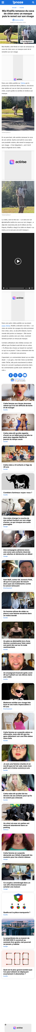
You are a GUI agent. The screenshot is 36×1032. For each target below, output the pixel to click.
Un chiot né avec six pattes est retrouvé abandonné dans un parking (16, 825)
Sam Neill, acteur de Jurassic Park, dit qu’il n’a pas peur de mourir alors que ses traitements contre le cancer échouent (17, 583)
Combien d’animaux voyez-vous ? (17, 493)
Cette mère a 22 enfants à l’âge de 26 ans (17, 466)
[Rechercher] (33, 2)
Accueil (14, 7)
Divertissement (7, 588)
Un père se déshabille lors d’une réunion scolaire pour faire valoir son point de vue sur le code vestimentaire (17, 644)
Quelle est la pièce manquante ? (16, 912)
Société (5, 441)
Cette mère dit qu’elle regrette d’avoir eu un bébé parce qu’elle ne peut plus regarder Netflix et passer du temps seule (17, 436)
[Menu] (3, 2)
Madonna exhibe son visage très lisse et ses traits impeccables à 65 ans (17, 705)
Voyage (5, 526)
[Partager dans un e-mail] (25, 375)
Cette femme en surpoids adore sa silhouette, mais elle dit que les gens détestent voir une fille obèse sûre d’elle (18, 735)
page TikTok (6, 326)
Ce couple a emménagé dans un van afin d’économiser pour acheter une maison (16, 885)
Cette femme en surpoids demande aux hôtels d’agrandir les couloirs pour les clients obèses (17, 855)
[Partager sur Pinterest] (20, 375)
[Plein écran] (32, 288)
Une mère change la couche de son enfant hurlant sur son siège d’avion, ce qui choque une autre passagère (17, 521)
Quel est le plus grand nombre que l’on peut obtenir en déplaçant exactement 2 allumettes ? (17, 972)
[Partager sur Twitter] (15, 375)
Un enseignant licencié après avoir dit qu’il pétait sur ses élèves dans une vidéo (17, 675)
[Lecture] (4, 288)
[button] (18, 261)
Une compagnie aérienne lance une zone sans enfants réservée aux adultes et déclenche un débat (17, 552)
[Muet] (29, 288)
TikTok (23, 83)
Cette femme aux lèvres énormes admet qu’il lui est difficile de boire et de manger (17, 406)
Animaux (5, 829)
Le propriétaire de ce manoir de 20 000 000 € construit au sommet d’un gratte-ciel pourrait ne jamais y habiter (17, 941)
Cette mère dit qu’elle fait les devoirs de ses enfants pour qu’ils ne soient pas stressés (17, 796)
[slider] (16, 288)
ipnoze (18, 2)
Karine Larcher (19, 20)
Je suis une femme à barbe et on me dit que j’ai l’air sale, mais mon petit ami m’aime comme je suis (17, 766)
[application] (18, 261)
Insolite (22, 7)
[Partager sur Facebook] (11, 375)
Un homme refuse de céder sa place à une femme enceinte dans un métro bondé (17, 613)
